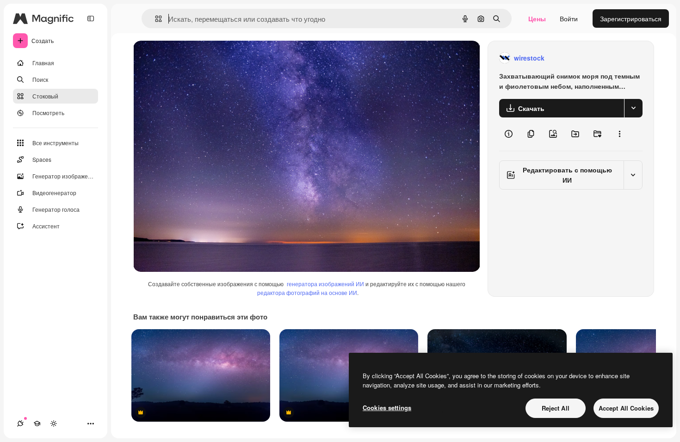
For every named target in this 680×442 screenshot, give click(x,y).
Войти (569, 18)
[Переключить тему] (53, 423)
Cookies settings (387, 407)
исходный (195, 58)
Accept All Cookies (626, 408)
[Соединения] (20, 423)
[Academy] (37, 423)
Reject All (555, 408)
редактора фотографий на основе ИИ (307, 292)
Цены (537, 18)
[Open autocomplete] (154, 18)
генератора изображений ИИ (325, 284)
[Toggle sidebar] (90, 18)
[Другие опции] (619, 134)
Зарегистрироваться (630, 18)
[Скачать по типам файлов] (633, 108)
